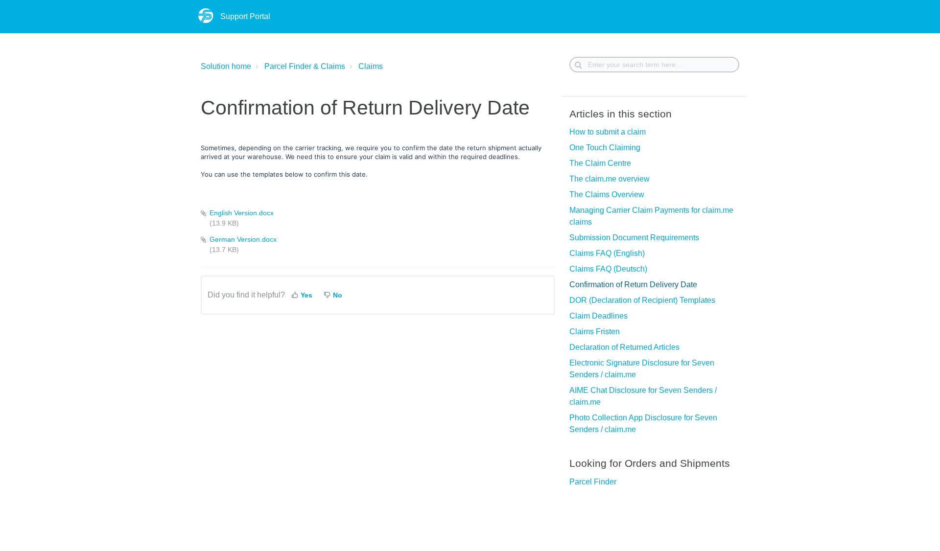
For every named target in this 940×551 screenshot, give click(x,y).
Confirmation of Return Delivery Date (633, 284)
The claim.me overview (609, 179)
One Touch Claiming (604, 147)
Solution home (226, 66)
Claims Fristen (594, 331)
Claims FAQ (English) (607, 253)
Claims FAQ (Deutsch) (608, 269)
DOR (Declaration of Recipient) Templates (642, 300)
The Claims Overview (606, 194)
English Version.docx (242, 213)
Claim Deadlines (598, 316)
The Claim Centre (600, 163)
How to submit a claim (607, 132)
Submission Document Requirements (634, 237)
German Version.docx (243, 239)
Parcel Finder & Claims (304, 66)
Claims (370, 66)
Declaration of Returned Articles (624, 347)
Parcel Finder (592, 482)
